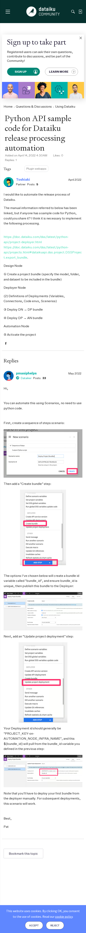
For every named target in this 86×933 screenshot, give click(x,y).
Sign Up (20, 71)
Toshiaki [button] (23, 179)
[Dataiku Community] (43, 11)
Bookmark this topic (23, 853)
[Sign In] (80, 11)
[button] (80, 38)
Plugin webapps (36, 168)
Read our (57, 917)
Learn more (58, 71)
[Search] (73, 11)
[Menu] (7, 11)
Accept (34, 925)
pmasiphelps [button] (26, 373)
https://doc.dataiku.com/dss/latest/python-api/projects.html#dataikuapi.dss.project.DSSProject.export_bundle (43, 252)
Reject (55, 925)
